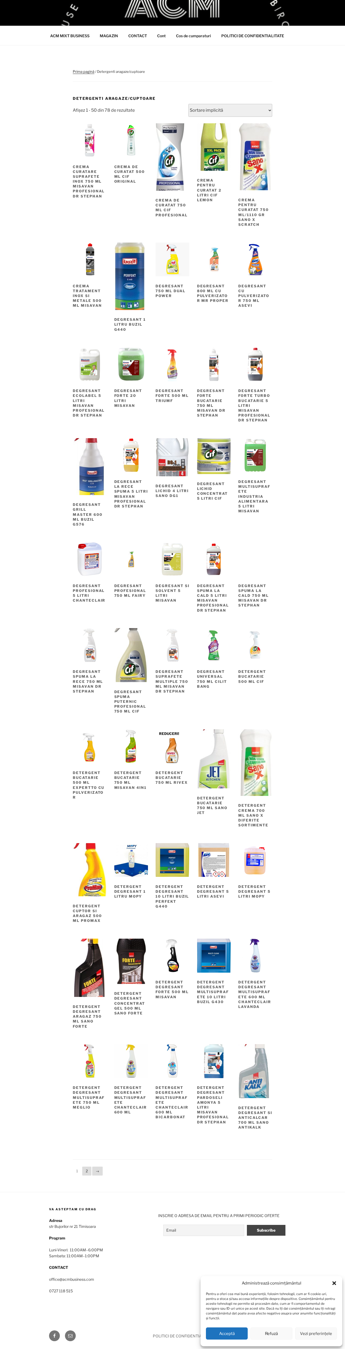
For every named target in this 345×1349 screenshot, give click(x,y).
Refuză (271, 1333)
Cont (161, 35)
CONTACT (137, 35)
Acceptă (227, 1333)
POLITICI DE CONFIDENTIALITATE (252, 35)
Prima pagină (83, 71)
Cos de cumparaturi (193, 35)
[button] (334, 1283)
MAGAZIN (109, 35)
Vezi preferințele (316, 1333)
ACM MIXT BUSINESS (69, 35)
